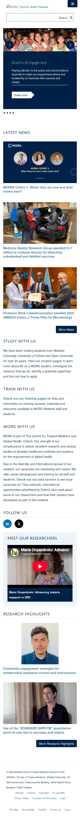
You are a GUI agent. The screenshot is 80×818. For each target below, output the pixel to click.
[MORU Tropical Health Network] (27, 4)
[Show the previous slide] (7, 43)
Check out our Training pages (25, 398)
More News (66, 329)
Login (63, 798)
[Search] (71, 17)
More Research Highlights (56, 743)
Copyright (44, 792)
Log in (68, 809)
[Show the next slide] (72, 43)
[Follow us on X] (19, 524)
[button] (72, 3)
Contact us (55, 809)
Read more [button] (21, 95)
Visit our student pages (45, 361)
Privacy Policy (22, 798)
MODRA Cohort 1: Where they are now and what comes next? (38, 189)
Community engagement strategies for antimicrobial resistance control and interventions (39, 670)
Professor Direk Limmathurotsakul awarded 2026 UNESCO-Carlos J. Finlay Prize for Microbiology (38, 315)
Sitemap (19, 792)
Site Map (13, 809)
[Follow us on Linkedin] (8, 524)
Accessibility (58, 792)
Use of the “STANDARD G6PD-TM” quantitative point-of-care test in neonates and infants (37, 730)
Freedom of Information (45, 798)
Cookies (31, 792)
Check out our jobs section (36, 479)
